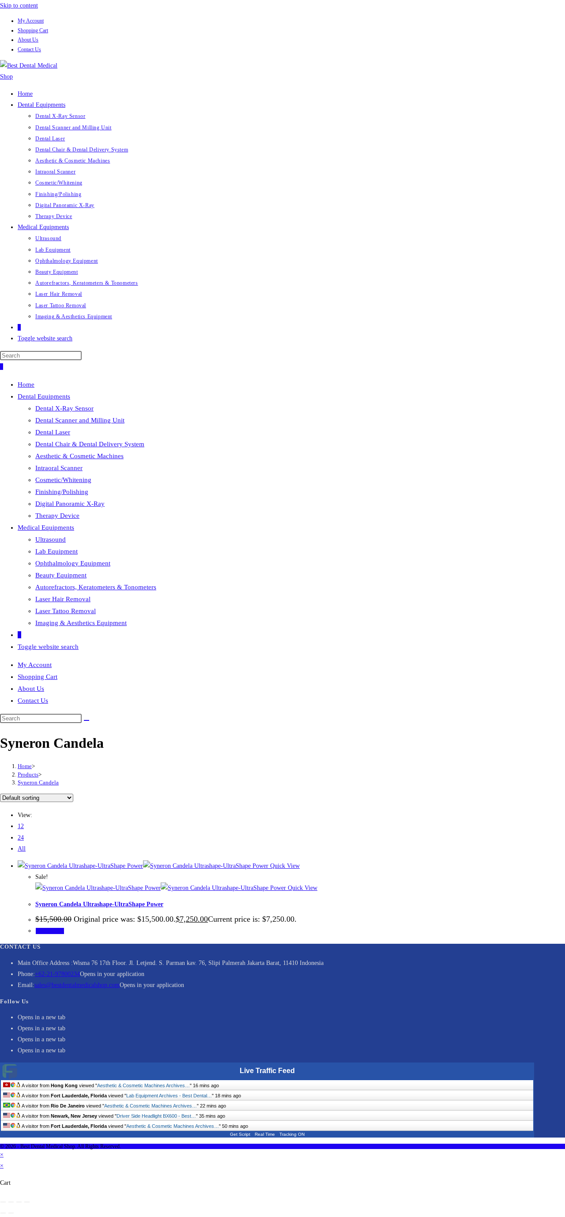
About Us (28, 40)
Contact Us (29, 49)
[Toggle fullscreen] (11, 1202)
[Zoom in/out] (3, 1202)
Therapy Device (57, 515)
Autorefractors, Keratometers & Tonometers (95, 587)
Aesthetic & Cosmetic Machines (79, 456)
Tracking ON (292, 1134)
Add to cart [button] (50, 931)
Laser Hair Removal (62, 599)
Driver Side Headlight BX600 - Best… (156, 1116)
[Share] (19, 1202)
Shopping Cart (33, 30)
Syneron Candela (38, 782)
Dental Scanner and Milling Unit (79, 420)
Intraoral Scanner (59, 467)
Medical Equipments (46, 527)
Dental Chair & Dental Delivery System (89, 444)
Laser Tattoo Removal (65, 610)
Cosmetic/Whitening (63, 479)
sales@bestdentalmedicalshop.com (77, 985)
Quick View (284, 866)
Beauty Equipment (61, 575)
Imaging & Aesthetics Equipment (81, 622)
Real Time (265, 1134)
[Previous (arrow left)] (3, 1213)
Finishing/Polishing (61, 491)
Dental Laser (52, 432)
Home (26, 384)
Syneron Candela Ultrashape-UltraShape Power (99, 904)
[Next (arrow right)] (11, 1213)
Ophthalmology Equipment (72, 563)
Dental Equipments (44, 396)
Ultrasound (50, 539)
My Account (31, 21)
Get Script (240, 1134)
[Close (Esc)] (27, 1202)
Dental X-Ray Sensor (64, 408)
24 (21, 837)
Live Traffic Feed (267, 1070)
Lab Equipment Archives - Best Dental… (169, 1095)
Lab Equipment (56, 551)
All (22, 848)
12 (21, 826)
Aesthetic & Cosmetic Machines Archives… (143, 1085)
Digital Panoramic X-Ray (70, 503)
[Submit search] (86, 720)
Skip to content (19, 5)
